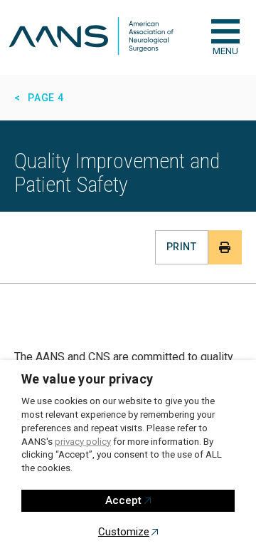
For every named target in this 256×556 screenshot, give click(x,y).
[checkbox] (225, 31)
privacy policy (83, 441)
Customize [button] (123, 531)
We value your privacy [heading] (87, 378)
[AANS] (91, 37)
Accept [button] (123, 500)
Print (181, 246)
